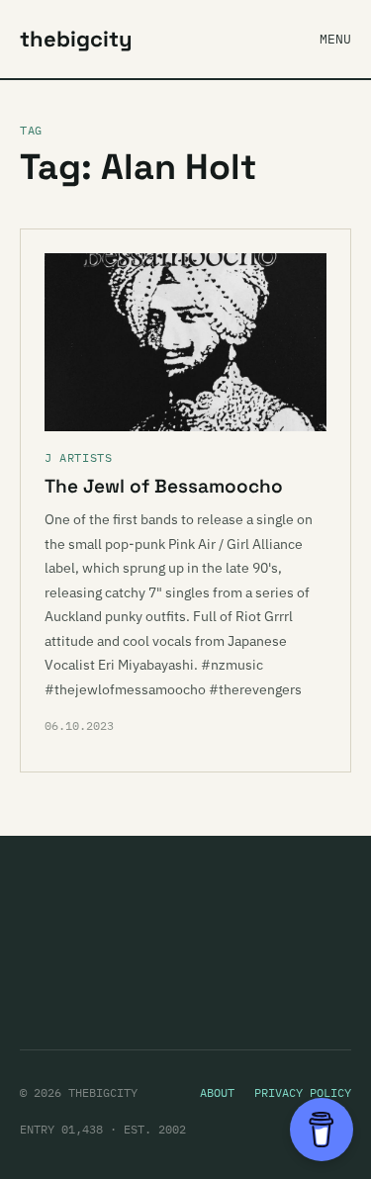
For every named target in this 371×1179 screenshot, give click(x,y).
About (217, 1092)
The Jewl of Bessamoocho (164, 486)
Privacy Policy (302, 1092)
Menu (335, 39)
